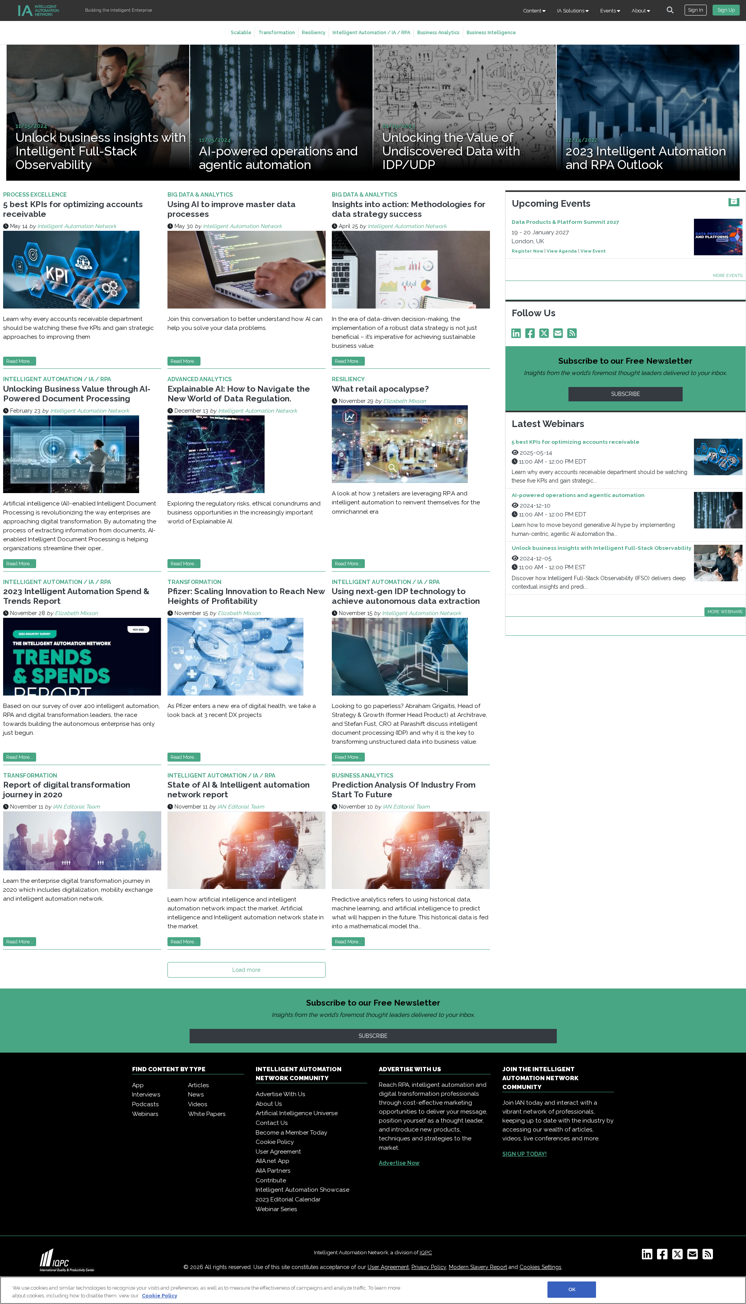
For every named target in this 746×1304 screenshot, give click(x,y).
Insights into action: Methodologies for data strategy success (408, 209)
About (639, 11)
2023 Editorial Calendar (288, 1199)
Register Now (527, 251)
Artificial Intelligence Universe (297, 1113)
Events (608, 11)
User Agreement (278, 1151)
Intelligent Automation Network (76, 226)
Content (532, 11)
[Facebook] (531, 335)
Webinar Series (276, 1209)
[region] (373, 1290)
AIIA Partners (273, 1170)
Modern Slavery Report (478, 1267)
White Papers (207, 1113)
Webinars (145, 1113)
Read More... (19, 361)
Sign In (695, 10)
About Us (269, 1103)
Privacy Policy (428, 1267)
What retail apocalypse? (380, 389)
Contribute (271, 1180)
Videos (197, 1104)
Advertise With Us (280, 1094)
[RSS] (709, 1256)
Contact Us (272, 1122)
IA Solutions (571, 11)
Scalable (241, 32)
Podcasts (145, 1104)
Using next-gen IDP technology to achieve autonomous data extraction (406, 596)
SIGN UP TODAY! (524, 1154)
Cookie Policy (275, 1141)
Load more (246, 970)
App (138, 1085)
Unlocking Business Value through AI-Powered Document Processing (76, 393)
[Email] (559, 335)
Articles (198, 1085)
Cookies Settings (540, 1267)
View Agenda (562, 251)
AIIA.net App (272, 1161)
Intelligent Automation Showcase (302, 1189)
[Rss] (573, 335)
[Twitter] (545, 335)
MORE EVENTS (728, 275)
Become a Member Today (291, 1132)
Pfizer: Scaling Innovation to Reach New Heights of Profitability (246, 596)
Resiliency (314, 32)
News (196, 1094)
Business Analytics (438, 32)
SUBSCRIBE (625, 394)
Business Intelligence (491, 32)
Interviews (146, 1094)
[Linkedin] (517, 335)
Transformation (276, 32)
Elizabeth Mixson (404, 401)
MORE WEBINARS (725, 611)
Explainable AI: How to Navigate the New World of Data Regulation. (238, 393)
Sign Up (726, 10)
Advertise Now (399, 1163)
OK (571, 1289)
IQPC (426, 1252)
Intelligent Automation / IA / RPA (371, 32)
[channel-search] (670, 10)
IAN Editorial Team (76, 807)
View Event (593, 251)
